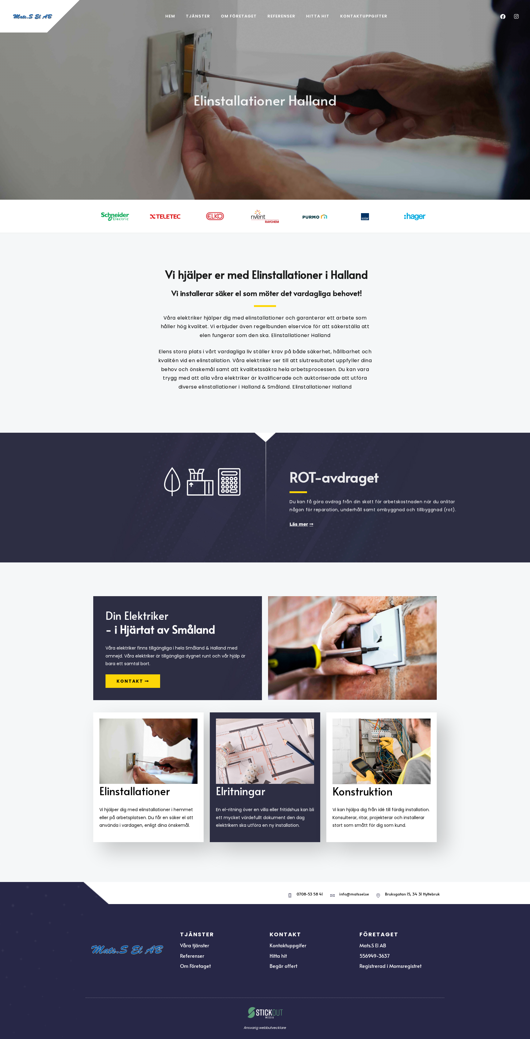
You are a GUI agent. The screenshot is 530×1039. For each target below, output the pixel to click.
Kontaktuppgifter (363, 16)
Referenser (281, 16)
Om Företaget (239, 16)
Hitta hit (317, 16)
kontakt (130, 681)
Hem (170, 16)
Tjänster (198, 16)
